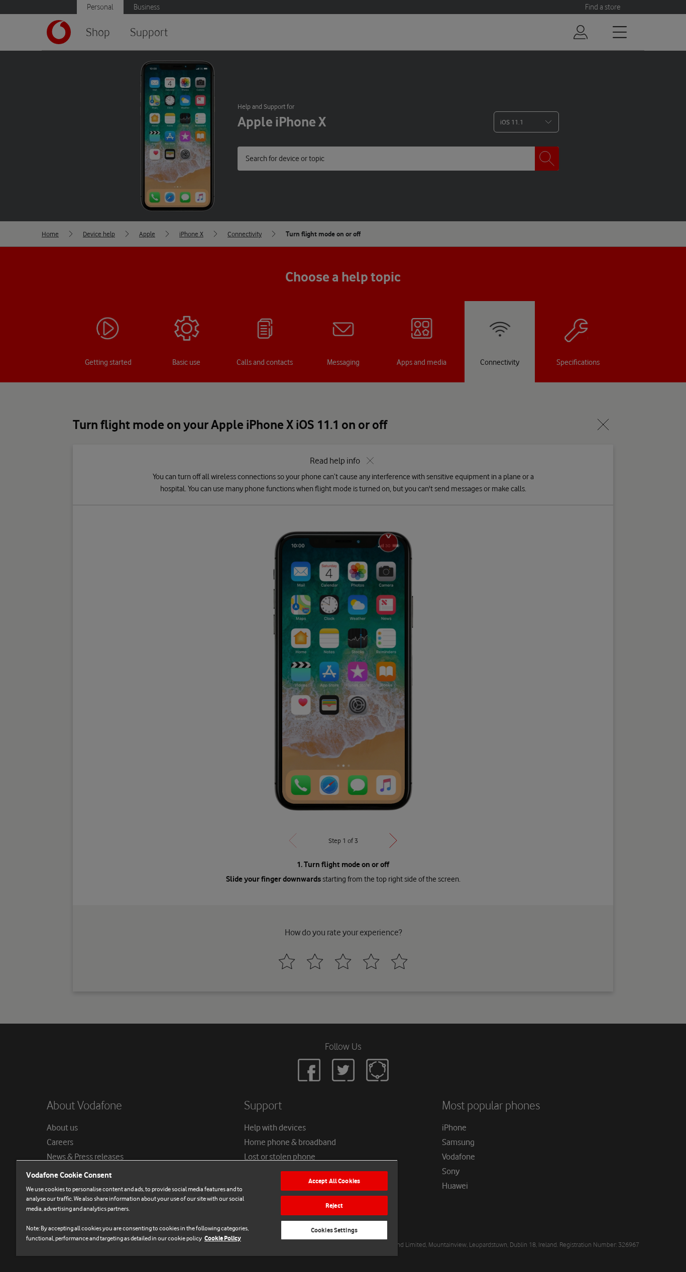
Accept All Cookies (334, 1181)
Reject (334, 1205)
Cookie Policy (222, 1238)
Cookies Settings (334, 1230)
